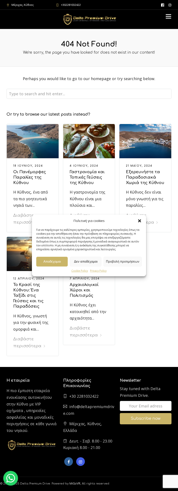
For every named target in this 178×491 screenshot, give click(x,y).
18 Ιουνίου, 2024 (28, 165)
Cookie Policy (79, 271)
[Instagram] (169, 5)
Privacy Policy (98, 271)
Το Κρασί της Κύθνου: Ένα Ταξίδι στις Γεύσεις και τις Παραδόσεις (28, 296)
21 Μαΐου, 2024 (139, 165)
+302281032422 (71, 5)
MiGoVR (74, 483)
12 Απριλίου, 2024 (28, 278)
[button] (139, 221)
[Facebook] (68, 461)
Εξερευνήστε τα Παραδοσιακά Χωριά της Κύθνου (145, 177)
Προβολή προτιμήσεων (122, 261)
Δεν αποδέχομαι (85, 261)
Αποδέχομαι (52, 261)
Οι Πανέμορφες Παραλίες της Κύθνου (29, 177)
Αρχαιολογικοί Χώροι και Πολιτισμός (84, 290)
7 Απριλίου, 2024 (85, 278)
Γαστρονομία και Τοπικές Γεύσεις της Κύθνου (87, 177)
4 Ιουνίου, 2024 (84, 165)
